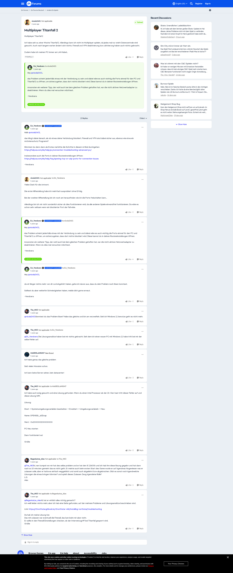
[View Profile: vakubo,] (156, 85)
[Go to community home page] (34, 3)
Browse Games (36, 553)
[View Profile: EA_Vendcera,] (29, 67)
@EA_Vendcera (31, 336)
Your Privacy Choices (176, 564)
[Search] (191, 3)
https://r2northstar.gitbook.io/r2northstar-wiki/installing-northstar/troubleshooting (65, 509)
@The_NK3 (29, 465)
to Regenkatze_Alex (58, 494)
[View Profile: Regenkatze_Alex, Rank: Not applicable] (26, 460)
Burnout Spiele (167, 84)
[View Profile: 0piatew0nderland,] (156, 27)
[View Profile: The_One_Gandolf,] (156, 65)
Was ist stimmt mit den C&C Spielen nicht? (179, 63)
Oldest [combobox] (143, 118)
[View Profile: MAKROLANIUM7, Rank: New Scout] (26, 354)
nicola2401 (36, 21)
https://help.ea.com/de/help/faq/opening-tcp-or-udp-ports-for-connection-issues (61, 158)
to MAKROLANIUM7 (58, 386)
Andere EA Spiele (52, 10)
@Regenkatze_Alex (32, 500)
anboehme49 (166, 55)
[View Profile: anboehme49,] (156, 47)
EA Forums (24, 10)
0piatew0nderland (168, 37)
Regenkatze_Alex (37, 459)
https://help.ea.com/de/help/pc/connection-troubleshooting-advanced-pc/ (58, 150)
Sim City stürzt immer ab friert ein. (176, 46)
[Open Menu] (210, 10)
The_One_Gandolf (168, 75)
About (76, 553)
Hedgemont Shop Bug (170, 104)
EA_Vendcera (38, 66)
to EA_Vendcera (58, 178)
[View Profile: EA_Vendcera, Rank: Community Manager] (26, 127)
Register (198, 4)
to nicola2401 (50, 66)
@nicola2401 (36, 73)
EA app (51, 553)
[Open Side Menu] (22, 3)
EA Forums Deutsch (37, 10)
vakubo (163, 95)
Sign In (208, 4)
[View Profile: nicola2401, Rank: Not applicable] (27, 22)
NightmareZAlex (167, 115)
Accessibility (90, 553)
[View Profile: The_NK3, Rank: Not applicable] (26, 311)
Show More (28, 535)
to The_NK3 (61, 459)
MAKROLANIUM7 (37, 353)
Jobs (104, 553)
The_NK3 (34, 310)
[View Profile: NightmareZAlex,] (156, 105)
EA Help (64, 553)
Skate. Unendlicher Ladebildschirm (176, 25)
